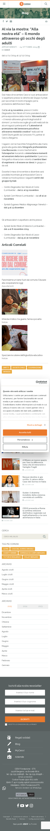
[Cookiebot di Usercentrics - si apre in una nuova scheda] (36, 382)
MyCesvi (19, 750)
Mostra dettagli (34, 425)
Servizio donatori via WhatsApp (28, 788)
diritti (6, 368)
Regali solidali (22, 737)
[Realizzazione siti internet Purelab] (25, 824)
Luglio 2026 (7, 574)
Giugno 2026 (8, 579)
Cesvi (7, 50)
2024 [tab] (25, 606)
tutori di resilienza (12, 557)
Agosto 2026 (8, 570)
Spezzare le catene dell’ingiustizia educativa (22, 356)
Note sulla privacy (37, 817)
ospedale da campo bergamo (32, 553)
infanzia (6, 372)
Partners (22, 819)
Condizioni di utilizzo (20, 817)
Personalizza (23, 440)
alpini (5, 549)
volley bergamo (31, 557)
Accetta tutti (25, 432)
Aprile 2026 (7, 589)
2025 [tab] (10, 606)
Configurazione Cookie (36, 819)
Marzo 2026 (7, 594)
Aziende (19, 757)
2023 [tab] (40, 606)
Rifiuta (25, 447)
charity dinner (9, 553)
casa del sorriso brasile (22, 549)
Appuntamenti (9, 47)
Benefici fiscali (11, 819)
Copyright (6, 817)
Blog (17, 744)
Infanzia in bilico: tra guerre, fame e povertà (21, 320)
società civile (19, 368)
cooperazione (34, 368)
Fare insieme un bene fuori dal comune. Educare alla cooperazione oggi (24, 283)
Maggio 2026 (8, 584)
